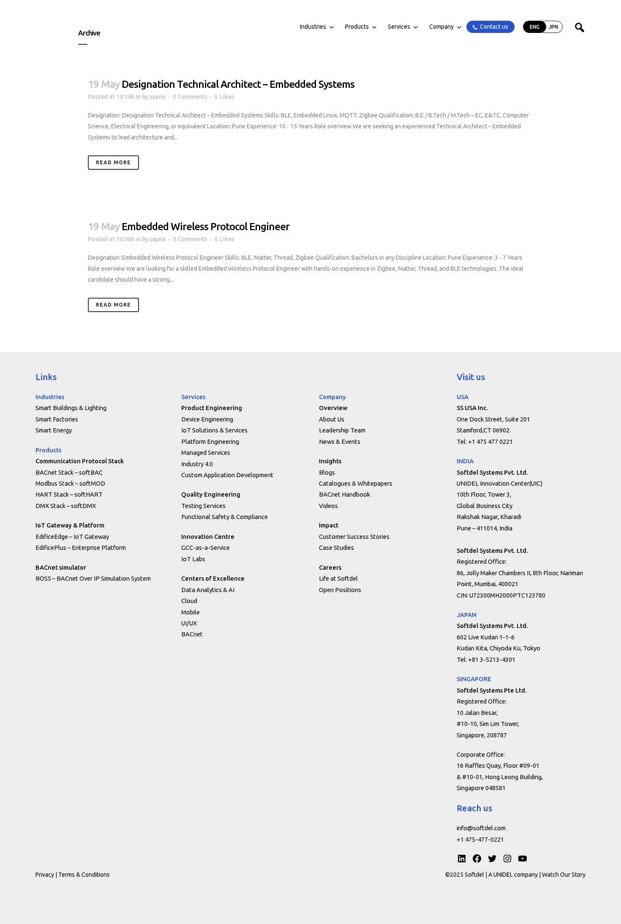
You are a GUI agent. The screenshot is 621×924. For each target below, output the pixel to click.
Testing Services (203, 505)
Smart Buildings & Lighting (70, 407)
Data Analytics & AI (207, 589)
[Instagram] (507, 858)
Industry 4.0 (197, 463)
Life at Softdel (338, 578)
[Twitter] (492, 858)
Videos (328, 505)
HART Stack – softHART (69, 494)
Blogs (327, 472)
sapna (158, 96)
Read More (113, 162)
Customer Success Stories (354, 536)
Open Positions (340, 589)
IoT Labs (193, 559)
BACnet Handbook (344, 494)
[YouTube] (523, 858)
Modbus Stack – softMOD (70, 483)
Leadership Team (342, 430)
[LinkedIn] (462, 858)
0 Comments (190, 96)
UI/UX (189, 623)
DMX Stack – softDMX (65, 505)
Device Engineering (207, 419)
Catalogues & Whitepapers (355, 483)
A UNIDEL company (513, 874)
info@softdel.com (481, 828)
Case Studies (336, 547)
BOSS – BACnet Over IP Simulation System (93, 578)
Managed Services (205, 452)
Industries (313, 26)
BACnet (192, 634)
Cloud (189, 600)
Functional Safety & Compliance (224, 516)
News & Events (339, 441)
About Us (331, 419)
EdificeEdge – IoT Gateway (72, 536)
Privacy (44, 874)
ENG (534, 27)
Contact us (494, 26)
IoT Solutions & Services (214, 430)
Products (357, 26)
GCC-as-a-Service (205, 547)
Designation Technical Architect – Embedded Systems (238, 84)
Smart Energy (53, 430)
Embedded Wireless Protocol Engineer (205, 226)
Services (399, 26)
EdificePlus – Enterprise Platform (80, 547)
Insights (330, 461)
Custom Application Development (227, 474)
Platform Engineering (210, 441)
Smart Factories (56, 419)
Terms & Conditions (84, 874)
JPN (553, 27)
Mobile (190, 612)
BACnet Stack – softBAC (69, 472)
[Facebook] (477, 858)
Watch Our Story (564, 874)
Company (441, 26)
